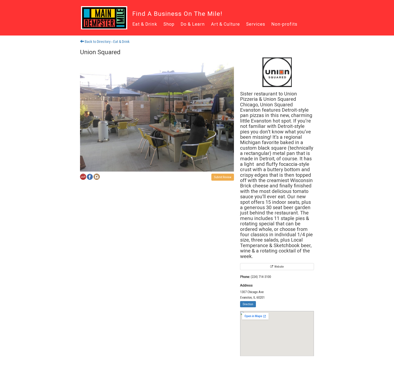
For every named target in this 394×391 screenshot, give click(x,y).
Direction (248, 304)
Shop (168, 24)
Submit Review (222, 177)
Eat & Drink (144, 24)
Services (255, 24)
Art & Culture (225, 24)
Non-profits (284, 24)
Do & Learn (193, 24)
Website (279, 266)
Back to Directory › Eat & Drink (106, 41)
